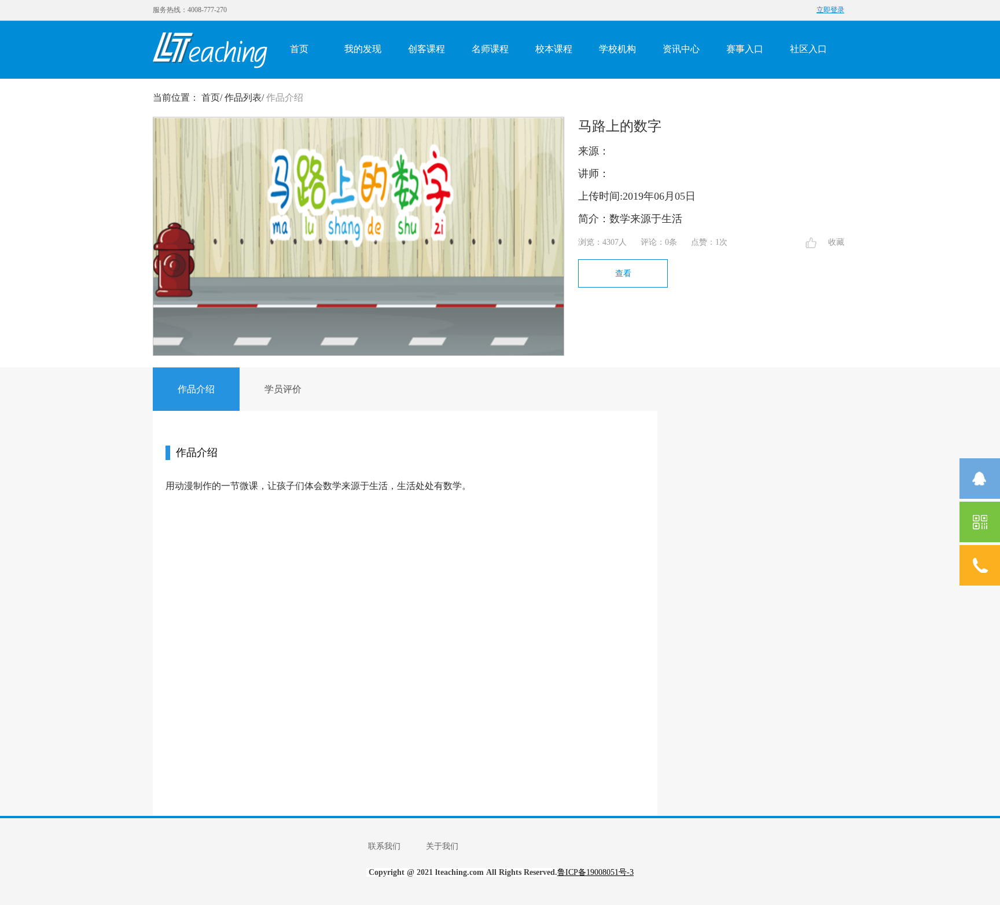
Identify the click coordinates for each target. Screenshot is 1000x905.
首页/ (211, 97)
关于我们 (442, 846)
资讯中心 (681, 49)
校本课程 (553, 49)
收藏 (836, 242)
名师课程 (490, 49)
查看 (623, 273)
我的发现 (362, 49)
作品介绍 (284, 97)
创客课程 (426, 49)
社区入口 (808, 49)
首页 (299, 49)
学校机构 (617, 49)
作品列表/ (244, 97)
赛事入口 (744, 49)
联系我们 (384, 846)
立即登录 (830, 10)
